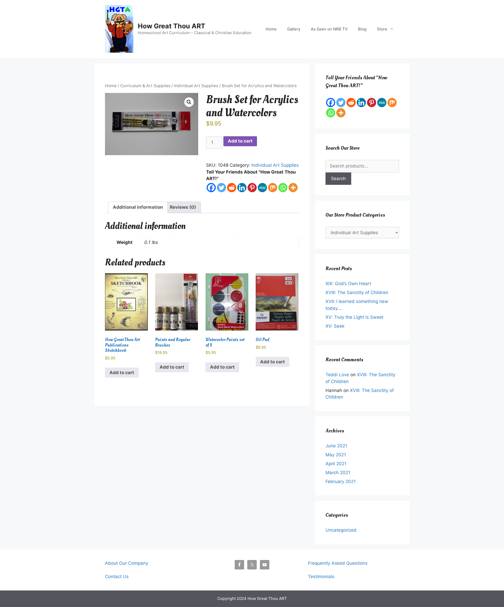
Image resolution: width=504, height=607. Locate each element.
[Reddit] (231, 187)
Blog (362, 29)
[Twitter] (221, 187)
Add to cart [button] (121, 372)
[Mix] (272, 187)
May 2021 (336, 454)
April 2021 (336, 463)
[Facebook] (211, 187)
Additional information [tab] (138, 207)
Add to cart (240, 141)
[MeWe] (262, 187)
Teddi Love (337, 374)
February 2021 (341, 481)
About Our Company (126, 563)
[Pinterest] (252, 187)
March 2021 (338, 472)
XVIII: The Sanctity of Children (357, 292)
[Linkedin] (241, 187)
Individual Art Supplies (196, 85)
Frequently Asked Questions (338, 563)
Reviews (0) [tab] (183, 207)
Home (271, 29)
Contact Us (117, 576)
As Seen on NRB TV (329, 29)
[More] (293, 187)
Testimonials (321, 576)
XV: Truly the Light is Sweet (355, 317)
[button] (189, 102)
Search (338, 178)
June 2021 (336, 445)
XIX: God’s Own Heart (348, 283)
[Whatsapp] (282, 187)
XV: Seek (335, 326)
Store (382, 29)
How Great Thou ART (171, 26)
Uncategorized (341, 530)
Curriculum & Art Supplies (145, 85)
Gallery (293, 29)
